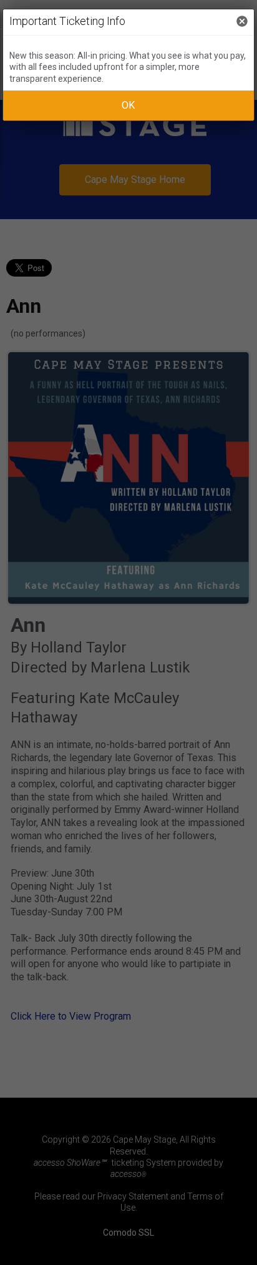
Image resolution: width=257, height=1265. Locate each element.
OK (128, 105)
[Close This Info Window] (242, 22)
